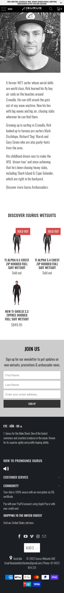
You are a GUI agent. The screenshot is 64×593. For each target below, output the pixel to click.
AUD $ (30, 547)
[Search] (50, 8)
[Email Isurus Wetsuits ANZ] (44, 536)
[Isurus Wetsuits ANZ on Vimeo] (31, 536)
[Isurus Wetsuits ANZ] (32, 8)
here (31, 523)
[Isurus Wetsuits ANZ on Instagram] (38, 536)
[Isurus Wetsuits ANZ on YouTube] (25, 536)
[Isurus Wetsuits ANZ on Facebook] (19, 536)
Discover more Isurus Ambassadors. (27, 187)
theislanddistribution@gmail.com (26, 563)
